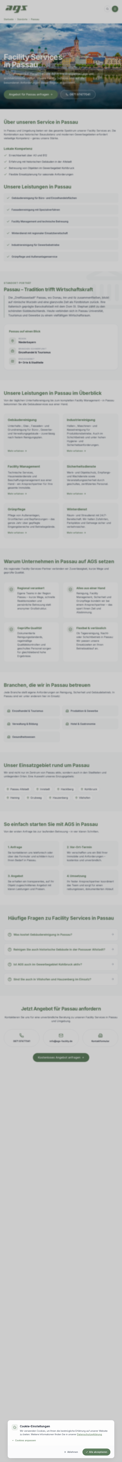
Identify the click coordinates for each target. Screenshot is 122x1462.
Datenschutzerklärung (89, 1434)
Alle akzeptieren (98, 1452)
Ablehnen (72, 1452)
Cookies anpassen (25, 1440)
